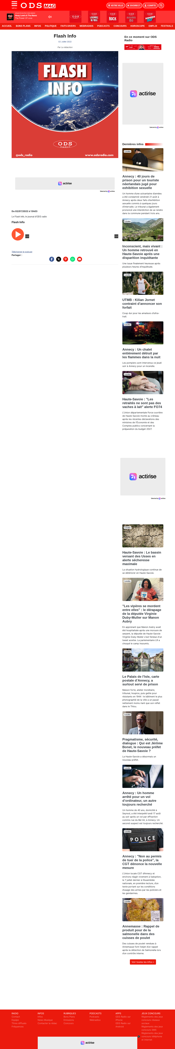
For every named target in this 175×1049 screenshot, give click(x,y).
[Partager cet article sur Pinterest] (65, 260)
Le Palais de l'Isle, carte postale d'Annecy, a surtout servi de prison (140, 680)
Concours (120, 26)
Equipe (15, 1020)
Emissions (69, 1020)
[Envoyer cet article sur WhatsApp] (72, 260)
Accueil (7, 26)
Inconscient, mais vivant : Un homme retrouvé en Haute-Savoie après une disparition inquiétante (142, 252)
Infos (37, 26)
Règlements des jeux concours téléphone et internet (152, 1036)
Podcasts (103, 26)
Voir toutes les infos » (143, 962)
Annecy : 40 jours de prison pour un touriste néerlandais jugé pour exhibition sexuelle (140, 182)
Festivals (167, 26)
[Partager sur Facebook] (51, 260)
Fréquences (18, 1026)
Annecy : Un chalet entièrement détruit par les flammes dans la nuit (141, 353)
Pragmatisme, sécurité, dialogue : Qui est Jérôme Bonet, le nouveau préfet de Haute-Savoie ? (142, 745)
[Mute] (50, 17)
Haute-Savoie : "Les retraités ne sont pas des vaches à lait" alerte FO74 (142, 403)
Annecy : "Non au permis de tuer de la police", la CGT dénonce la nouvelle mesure (142, 862)
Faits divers (68, 26)
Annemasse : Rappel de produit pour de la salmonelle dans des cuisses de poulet (140, 932)
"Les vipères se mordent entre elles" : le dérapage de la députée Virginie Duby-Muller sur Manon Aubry (141, 613)
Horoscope (137, 26)
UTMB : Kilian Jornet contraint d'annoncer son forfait (142, 303)
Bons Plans (23, 26)
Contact (16, 1016)
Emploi (153, 26)
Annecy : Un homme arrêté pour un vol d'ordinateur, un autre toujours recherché (139, 798)
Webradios (86, 26)
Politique (51, 26)
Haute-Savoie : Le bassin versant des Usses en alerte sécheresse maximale (141, 558)
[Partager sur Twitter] (58, 260)
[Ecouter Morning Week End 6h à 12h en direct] (142, 47)
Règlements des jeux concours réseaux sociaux (152, 1020)
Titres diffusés (19, 1023)
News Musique (45, 1020)
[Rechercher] (161, 5)
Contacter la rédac (47, 1023)
